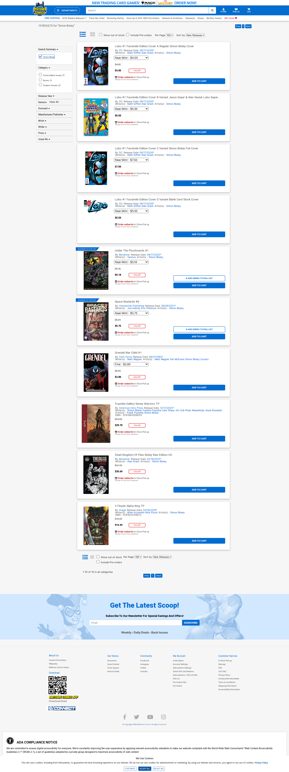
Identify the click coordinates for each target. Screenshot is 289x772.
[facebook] (125, 718)
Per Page (160, 35)
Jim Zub (180, 410)
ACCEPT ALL (145, 769)
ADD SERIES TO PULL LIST (200, 278)
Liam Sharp (168, 410)
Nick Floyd (151, 512)
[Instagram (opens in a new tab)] (163, 718)
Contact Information (57, 660)
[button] (67, 10)
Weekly (126, 632)
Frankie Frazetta (152, 410)
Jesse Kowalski (213, 410)
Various (131, 257)
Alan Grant (147, 52)
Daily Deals (141, 632)
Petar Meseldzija (194, 410)
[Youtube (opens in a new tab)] (150, 718)
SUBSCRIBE (191, 622)
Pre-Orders (177, 686)
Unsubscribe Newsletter (228, 679)
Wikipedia (53, 664)
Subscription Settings (182, 668)
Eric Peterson (148, 308)
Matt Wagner (134, 359)
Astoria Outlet (113, 671)
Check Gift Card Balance (183, 671)
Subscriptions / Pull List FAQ (185, 675)
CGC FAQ (222, 671)
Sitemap (221, 664)
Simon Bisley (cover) (197, 359)
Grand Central (113, 664)
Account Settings (180, 664)
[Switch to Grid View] (92, 34)
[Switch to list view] (82, 34)
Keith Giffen (134, 52)
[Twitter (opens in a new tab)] (136, 718)
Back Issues (159, 632)
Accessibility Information (229, 689)
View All (54, 101)
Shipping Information (227, 686)
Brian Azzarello (135, 512)
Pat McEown (177, 359)
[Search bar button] (212, 10)
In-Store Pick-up (225, 660)
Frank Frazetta (135, 412)
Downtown (112, 660)
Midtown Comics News (59, 667)
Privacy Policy (224, 675)
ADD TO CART (199, 81)
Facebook (144, 660)
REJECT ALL (159, 769)
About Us (54, 655)
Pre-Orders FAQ (179, 682)
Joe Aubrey (133, 308)
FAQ (220, 668)
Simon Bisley (173, 52)
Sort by (180, 35)
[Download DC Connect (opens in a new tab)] (67, 708)
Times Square (113, 668)
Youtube (144, 671)
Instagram (144, 664)
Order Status (178, 660)
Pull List (176, 679)
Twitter (143, 668)
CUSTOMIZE (130, 769)
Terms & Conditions (226, 682)
